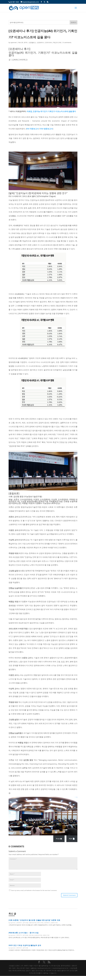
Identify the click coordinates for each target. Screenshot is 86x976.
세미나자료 (40, 923)
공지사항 (25, 923)
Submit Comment (69, 895)
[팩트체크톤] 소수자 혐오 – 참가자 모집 (24, 933)
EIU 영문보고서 (46, 128)
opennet (14, 42)
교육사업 (31, 935)
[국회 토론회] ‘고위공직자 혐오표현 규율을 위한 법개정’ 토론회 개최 (34, 920)
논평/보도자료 (32, 923)
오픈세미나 (40, 42)
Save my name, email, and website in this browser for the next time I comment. (34, 890)
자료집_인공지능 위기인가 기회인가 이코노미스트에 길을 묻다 (51, 111)
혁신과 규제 (57, 42)
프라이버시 (48, 42)
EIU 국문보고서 (32, 128)
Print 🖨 (59, 838)
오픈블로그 (32, 42)
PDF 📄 (72, 838)
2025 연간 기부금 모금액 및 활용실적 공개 (25, 945)
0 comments (67, 42)
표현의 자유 (54, 923)
